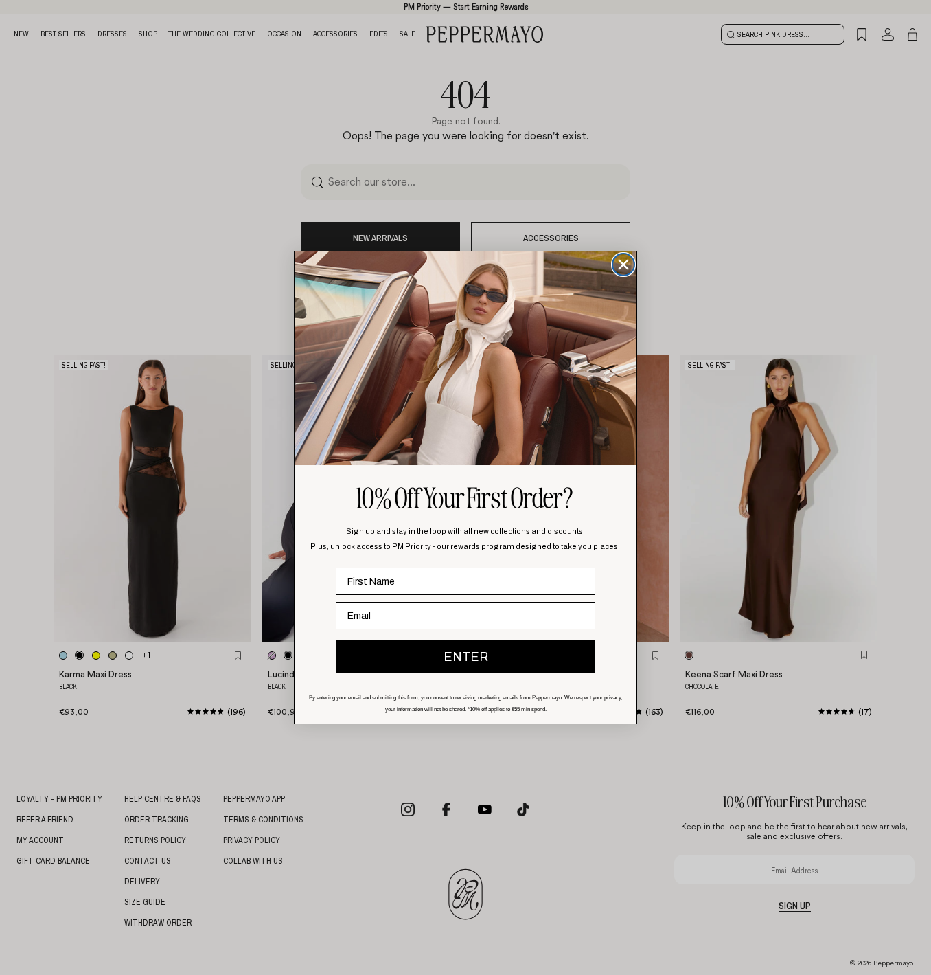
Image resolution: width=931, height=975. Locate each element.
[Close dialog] (623, 265)
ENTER (466, 657)
